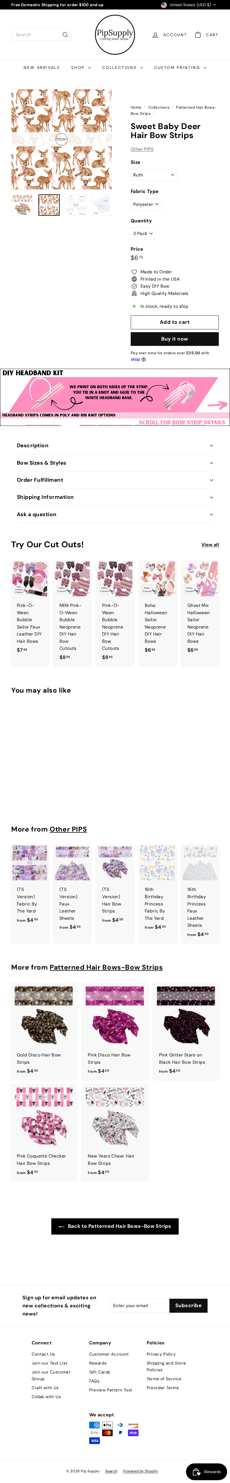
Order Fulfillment (40, 479)
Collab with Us (46, 1397)
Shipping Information (45, 496)
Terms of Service (164, 1379)
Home (137, 107)
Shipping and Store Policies (166, 1366)
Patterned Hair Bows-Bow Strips (106, 967)
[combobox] (41, 35)
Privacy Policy (161, 1354)
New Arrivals (42, 67)
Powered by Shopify (140, 1471)
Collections (120, 67)
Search (111, 1471)
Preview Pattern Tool (110, 1390)
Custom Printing (178, 67)
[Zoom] (62, 139)
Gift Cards (100, 1372)
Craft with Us (45, 1388)
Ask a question (37, 514)
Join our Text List (50, 1363)
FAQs (94, 1381)
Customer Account (109, 1354)
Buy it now (174, 339)
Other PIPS (142, 149)
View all (210, 545)
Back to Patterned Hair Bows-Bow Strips (118, 1226)
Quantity (141, 221)
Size (136, 162)
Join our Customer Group (51, 1375)
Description (33, 445)
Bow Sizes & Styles (41, 462)
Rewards (98, 1363)
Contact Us (43, 1354)
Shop (79, 67)
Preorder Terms (163, 1388)
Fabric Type (144, 191)
